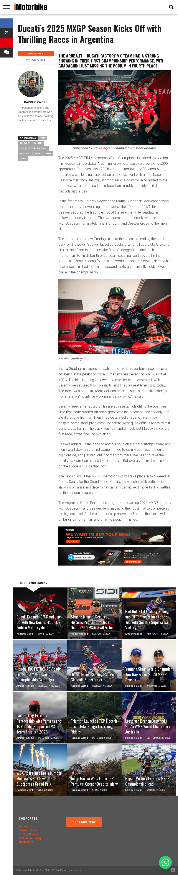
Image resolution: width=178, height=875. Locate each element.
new (48, 153)
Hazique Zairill (35, 102)
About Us (25, 826)
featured (25, 153)
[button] (165, 862)
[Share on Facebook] (6, 23)
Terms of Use (27, 830)
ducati (38, 143)
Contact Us (26, 842)
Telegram (105, 148)
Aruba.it (25, 143)
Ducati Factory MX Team (33, 148)
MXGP (38, 153)
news (23, 158)
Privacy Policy (28, 834)
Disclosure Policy (30, 838)
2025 (43, 138)
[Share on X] (6, 33)
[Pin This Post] (6, 43)
